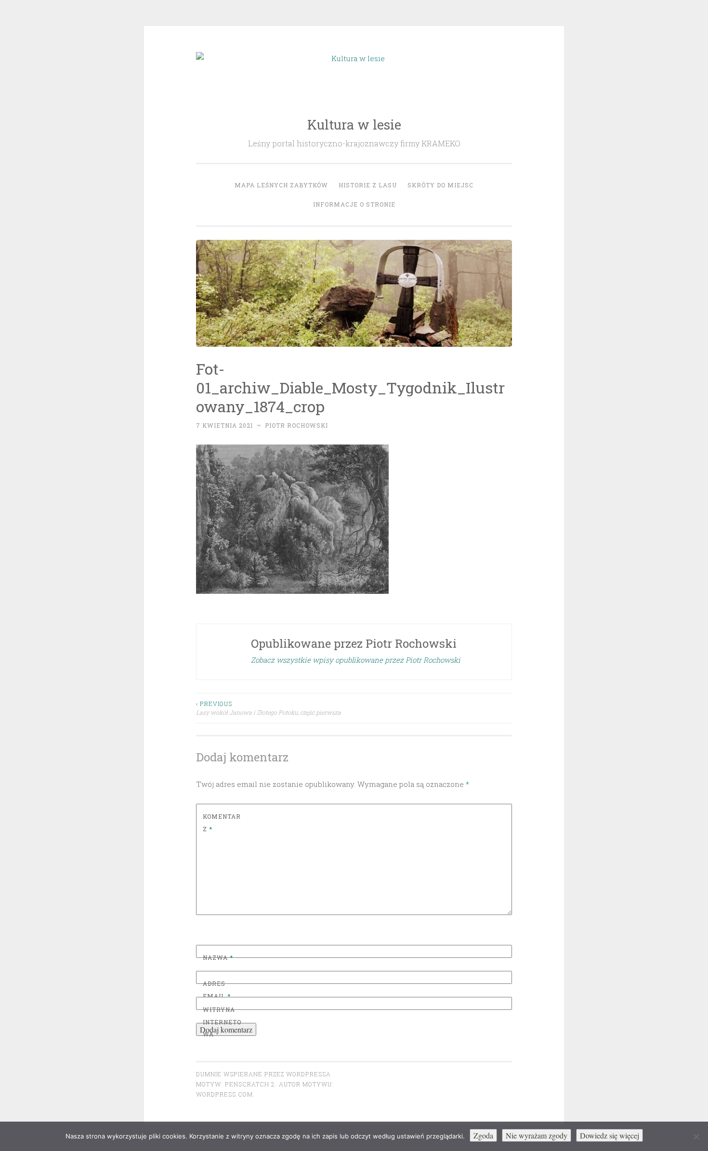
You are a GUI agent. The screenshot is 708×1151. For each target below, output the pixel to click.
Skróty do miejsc (440, 185)
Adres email (217, 990)
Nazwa (218, 957)
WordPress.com (224, 1094)
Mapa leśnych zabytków (281, 185)
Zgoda (483, 1135)
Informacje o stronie (354, 204)
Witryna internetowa (222, 1022)
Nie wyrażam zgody (536, 1135)
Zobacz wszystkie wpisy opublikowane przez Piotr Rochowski (355, 660)
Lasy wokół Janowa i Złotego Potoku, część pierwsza (268, 708)
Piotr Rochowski (296, 425)
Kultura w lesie (354, 124)
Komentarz (222, 822)
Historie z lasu (368, 185)
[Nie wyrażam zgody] (696, 1136)
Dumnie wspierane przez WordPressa (263, 1074)
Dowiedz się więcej (609, 1135)
